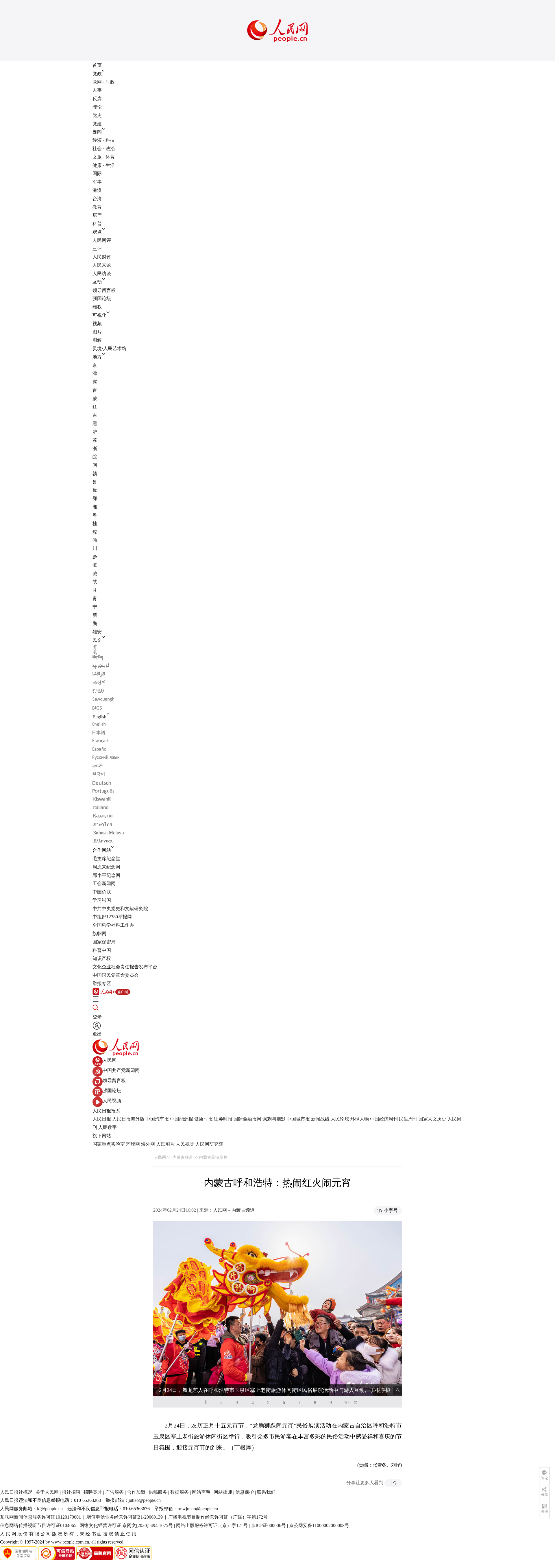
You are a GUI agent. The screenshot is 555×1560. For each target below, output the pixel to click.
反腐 (97, 98)
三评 (97, 248)
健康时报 (203, 1118)
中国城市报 (298, 1118)
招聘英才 (93, 1492)
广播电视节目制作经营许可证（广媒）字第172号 (218, 1517)
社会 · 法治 (103, 148)
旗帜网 (99, 933)
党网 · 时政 (103, 82)
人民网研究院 (209, 1144)
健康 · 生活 (103, 165)
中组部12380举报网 (112, 916)
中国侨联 (101, 891)
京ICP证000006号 (268, 1525)
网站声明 (201, 1492)
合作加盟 (136, 1492)
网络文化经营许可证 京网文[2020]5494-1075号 (126, 1525)
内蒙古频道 (183, 1157)
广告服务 (114, 1492)
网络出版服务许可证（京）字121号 (212, 1525)
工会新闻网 (104, 883)
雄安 (97, 631)
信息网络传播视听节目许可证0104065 (38, 1525)
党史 (97, 115)
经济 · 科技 (103, 140)
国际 (97, 173)
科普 (97, 223)
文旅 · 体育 (103, 156)
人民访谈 (101, 273)
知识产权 (101, 958)
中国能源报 (181, 1118)
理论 (97, 106)
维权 (97, 306)
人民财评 (101, 256)
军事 (97, 181)
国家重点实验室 (108, 1144)
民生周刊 (408, 1118)
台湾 (97, 198)
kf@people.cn (50, 1508)
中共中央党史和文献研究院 (120, 908)
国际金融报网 (247, 1118)
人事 (97, 90)
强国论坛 (101, 298)
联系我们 (266, 1492)
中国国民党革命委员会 (115, 975)
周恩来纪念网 (106, 866)
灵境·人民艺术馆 (109, 348)
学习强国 (101, 900)
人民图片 (165, 1144)
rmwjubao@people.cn (197, 1508)
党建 (97, 123)
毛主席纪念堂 (106, 858)
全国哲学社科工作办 (113, 925)
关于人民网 (47, 1492)
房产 (97, 215)
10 (346, 1402)
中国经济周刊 (384, 1118)
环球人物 (359, 1118)
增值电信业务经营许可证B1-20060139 (124, 1517)
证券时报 (223, 1118)
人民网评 (101, 240)
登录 (97, 1016)
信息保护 (244, 1492)
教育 (97, 207)
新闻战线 (320, 1118)
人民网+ (111, 1060)
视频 (97, 323)
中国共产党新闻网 (121, 1070)
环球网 (133, 1144)
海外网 (148, 1144)
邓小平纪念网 (106, 875)
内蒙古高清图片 (213, 1157)
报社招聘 (71, 1492)
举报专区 (101, 983)
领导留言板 (104, 290)
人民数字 (107, 1127)
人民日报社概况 (16, 1492)
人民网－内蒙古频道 (234, 1210)
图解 (97, 340)
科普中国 (101, 950)
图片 (97, 332)
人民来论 (101, 265)
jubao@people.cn (145, 1500)
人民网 (160, 1157)
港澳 (97, 190)
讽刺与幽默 (274, 1118)
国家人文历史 (432, 1118)
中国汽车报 (157, 1118)
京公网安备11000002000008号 (319, 1525)
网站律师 (223, 1492)
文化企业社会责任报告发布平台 (124, 966)
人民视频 (112, 1100)
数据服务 (179, 1492)
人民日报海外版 (128, 1118)
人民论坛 (340, 1118)
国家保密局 (104, 941)
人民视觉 (185, 1144)
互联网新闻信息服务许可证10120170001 (40, 1517)
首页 (97, 65)
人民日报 (101, 1118)
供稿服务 (158, 1492)
